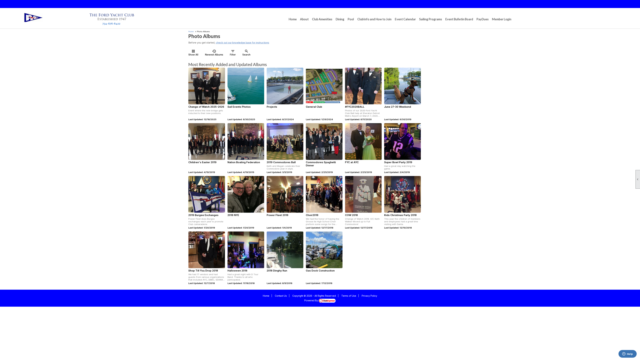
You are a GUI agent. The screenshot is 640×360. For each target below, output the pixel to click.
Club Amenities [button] (322, 19)
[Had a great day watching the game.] (402, 141)
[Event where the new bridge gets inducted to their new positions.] (206, 86)
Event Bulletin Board (459, 19)
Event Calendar (405, 19)
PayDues (482, 19)
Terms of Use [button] (348, 295)
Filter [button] (233, 52)
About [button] (304, 19)
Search (246, 52)
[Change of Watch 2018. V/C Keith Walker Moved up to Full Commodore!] (363, 194)
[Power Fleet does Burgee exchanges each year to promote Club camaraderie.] (206, 194)
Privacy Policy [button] (369, 295)
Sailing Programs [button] (430, 19)
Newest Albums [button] (214, 52)
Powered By (311, 300)
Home (293, 19)
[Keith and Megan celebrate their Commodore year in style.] (285, 141)
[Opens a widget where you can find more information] (627, 354)
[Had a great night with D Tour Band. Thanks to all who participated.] (246, 250)
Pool (351, 19)
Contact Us (281, 295)
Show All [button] (193, 52)
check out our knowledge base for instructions (242, 42)
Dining (340, 19)
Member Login (501, 19)
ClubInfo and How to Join (374, 19)
